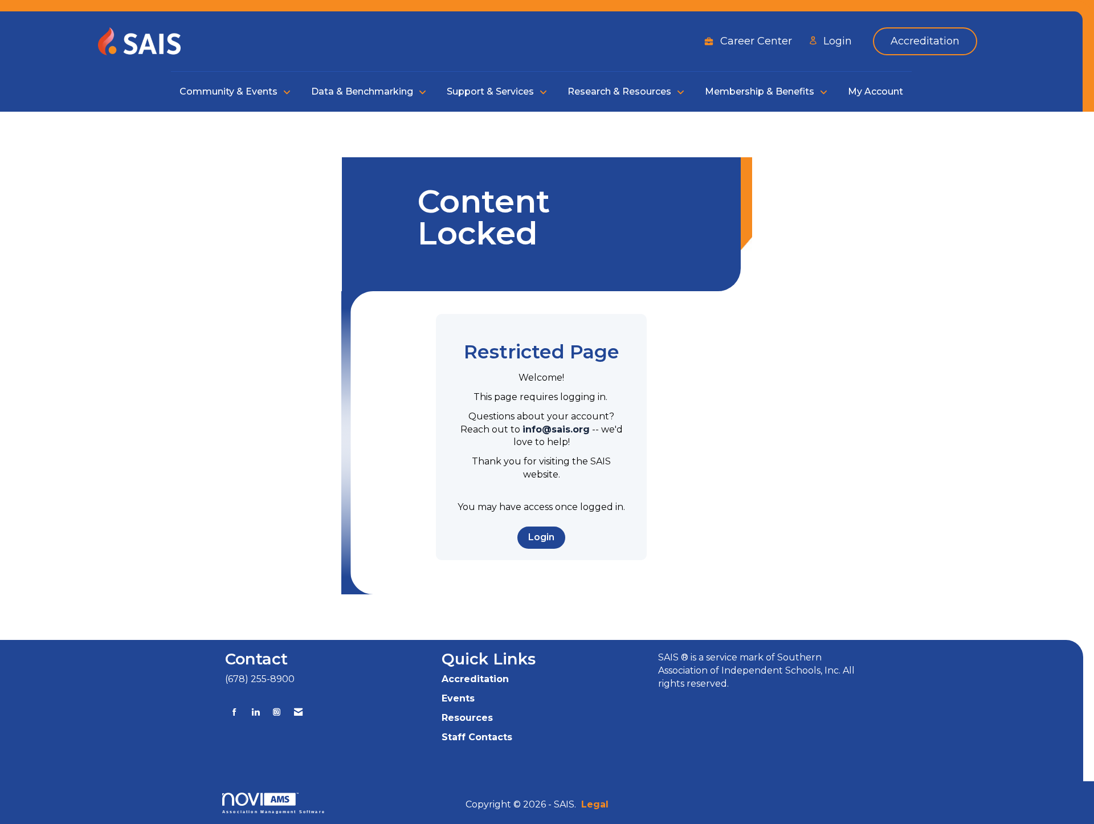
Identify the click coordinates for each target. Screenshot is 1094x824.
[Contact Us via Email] (298, 712)
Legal (595, 804)
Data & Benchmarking (363, 91)
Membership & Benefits (761, 91)
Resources (467, 717)
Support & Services (491, 91)
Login (541, 537)
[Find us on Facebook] (234, 712)
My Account (875, 91)
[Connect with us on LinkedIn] (255, 712)
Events (458, 698)
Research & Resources (620, 91)
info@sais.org (556, 429)
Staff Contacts (477, 737)
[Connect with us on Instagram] (276, 712)
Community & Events (229, 91)
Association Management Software (273, 811)
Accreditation (475, 679)
